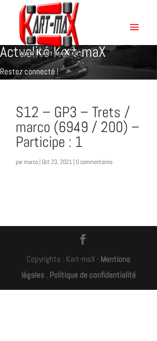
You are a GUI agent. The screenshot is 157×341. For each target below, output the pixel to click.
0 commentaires (94, 162)
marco (31, 162)
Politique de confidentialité (93, 274)
